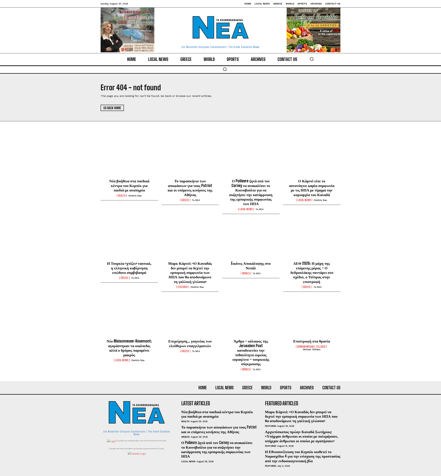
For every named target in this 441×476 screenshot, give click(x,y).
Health (122, 195)
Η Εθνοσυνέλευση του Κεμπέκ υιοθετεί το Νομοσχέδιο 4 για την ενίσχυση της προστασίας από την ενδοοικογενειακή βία (302, 456)
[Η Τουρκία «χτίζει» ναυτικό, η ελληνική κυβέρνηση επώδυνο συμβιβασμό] (129, 240)
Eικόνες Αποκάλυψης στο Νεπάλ (251, 265)
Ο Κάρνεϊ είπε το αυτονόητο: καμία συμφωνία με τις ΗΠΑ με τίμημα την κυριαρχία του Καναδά (311, 188)
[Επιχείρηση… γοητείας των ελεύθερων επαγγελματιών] (190, 318)
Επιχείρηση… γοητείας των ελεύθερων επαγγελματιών (190, 343)
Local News (246, 209)
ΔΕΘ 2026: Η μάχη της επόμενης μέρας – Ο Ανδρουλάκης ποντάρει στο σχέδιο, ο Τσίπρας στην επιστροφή (311, 272)
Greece (185, 200)
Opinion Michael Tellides (311, 346)
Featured (183, 287)
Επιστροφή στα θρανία (311, 341)
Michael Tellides (311, 349)
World (246, 273)
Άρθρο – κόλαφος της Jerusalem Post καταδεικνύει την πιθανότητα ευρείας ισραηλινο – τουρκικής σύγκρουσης (250, 352)
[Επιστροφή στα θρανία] (311, 318)
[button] (311, 59)
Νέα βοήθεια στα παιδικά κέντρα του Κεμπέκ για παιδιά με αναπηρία (129, 185)
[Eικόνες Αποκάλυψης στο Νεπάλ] (251, 240)
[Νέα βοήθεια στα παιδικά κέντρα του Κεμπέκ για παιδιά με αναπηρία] (129, 158)
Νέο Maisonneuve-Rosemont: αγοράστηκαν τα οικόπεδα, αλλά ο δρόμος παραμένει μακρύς (129, 348)
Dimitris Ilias (135, 195)
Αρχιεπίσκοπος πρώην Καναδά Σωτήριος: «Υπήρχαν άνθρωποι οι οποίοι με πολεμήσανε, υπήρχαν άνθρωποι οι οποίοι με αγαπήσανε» (301, 436)
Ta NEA (196, 200)
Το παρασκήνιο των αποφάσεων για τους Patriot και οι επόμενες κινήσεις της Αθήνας (190, 188)
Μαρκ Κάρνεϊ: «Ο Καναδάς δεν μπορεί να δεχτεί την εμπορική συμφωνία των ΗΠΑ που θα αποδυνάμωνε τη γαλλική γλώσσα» (190, 272)
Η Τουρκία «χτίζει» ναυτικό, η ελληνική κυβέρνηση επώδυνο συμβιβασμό (129, 268)
